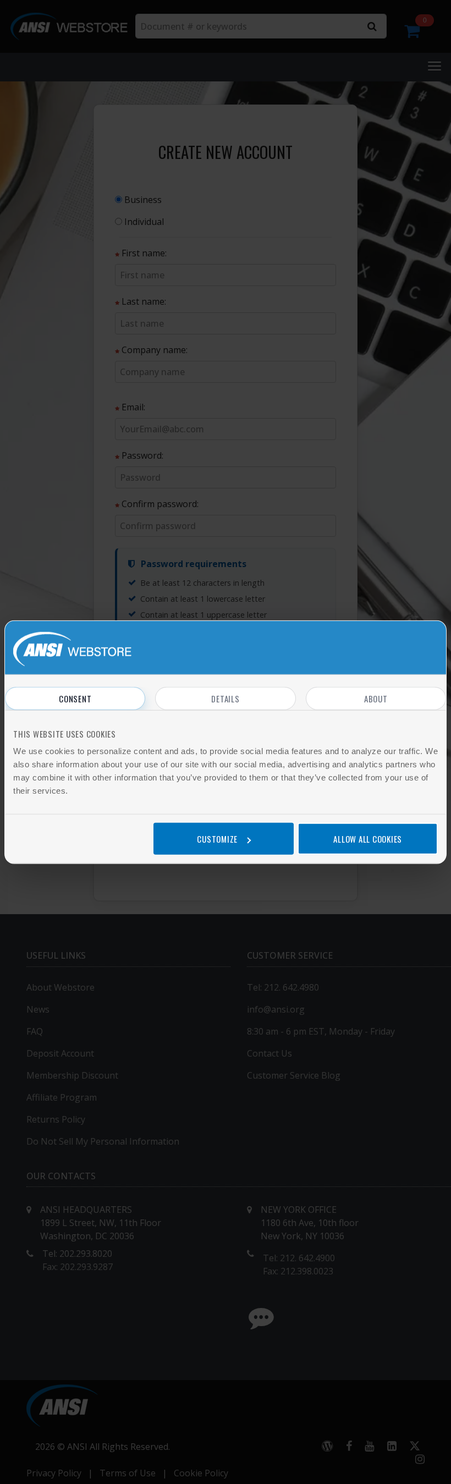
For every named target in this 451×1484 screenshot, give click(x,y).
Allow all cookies (367, 838)
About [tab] (376, 698)
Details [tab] (225, 698)
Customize (217, 838)
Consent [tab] (75, 698)
